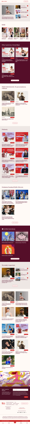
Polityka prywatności (16, 403)
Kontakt (17, 404)
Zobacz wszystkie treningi (15, 80)
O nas (15, 402)
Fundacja (25, 1)
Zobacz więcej (15, 180)
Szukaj (27, 423)
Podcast (9, 423)
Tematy (3, 423)
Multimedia (21, 423)
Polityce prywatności (18, 395)
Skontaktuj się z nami (24, 403)
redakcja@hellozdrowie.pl (22, 408)
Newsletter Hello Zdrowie (9, 402)
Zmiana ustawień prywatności (10, 404)
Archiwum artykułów (9, 403)
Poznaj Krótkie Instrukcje (14, 258)
